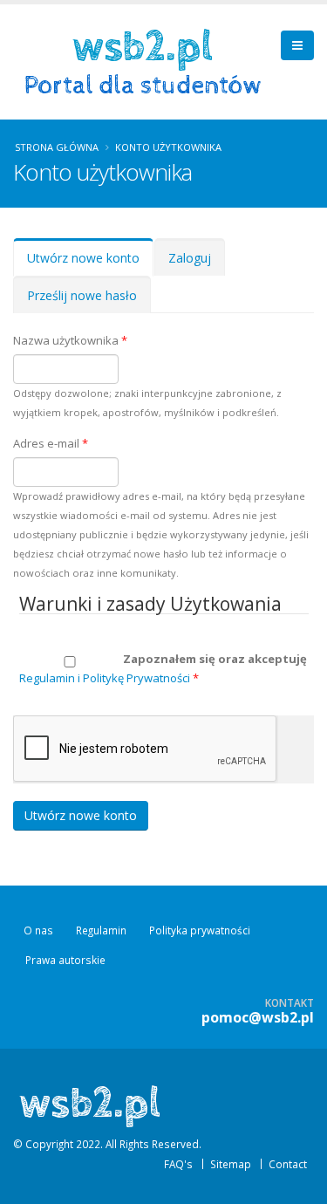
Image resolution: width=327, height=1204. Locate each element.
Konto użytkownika (168, 147)
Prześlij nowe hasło (82, 295)
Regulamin (101, 930)
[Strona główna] (148, 60)
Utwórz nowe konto (90, 263)
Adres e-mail (50, 443)
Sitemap (230, 1164)
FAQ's (178, 1164)
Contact (288, 1164)
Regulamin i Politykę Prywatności (104, 678)
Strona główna (57, 147)
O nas (38, 930)
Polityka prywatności (199, 930)
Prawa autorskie (65, 960)
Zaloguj (189, 258)
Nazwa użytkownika (70, 340)
